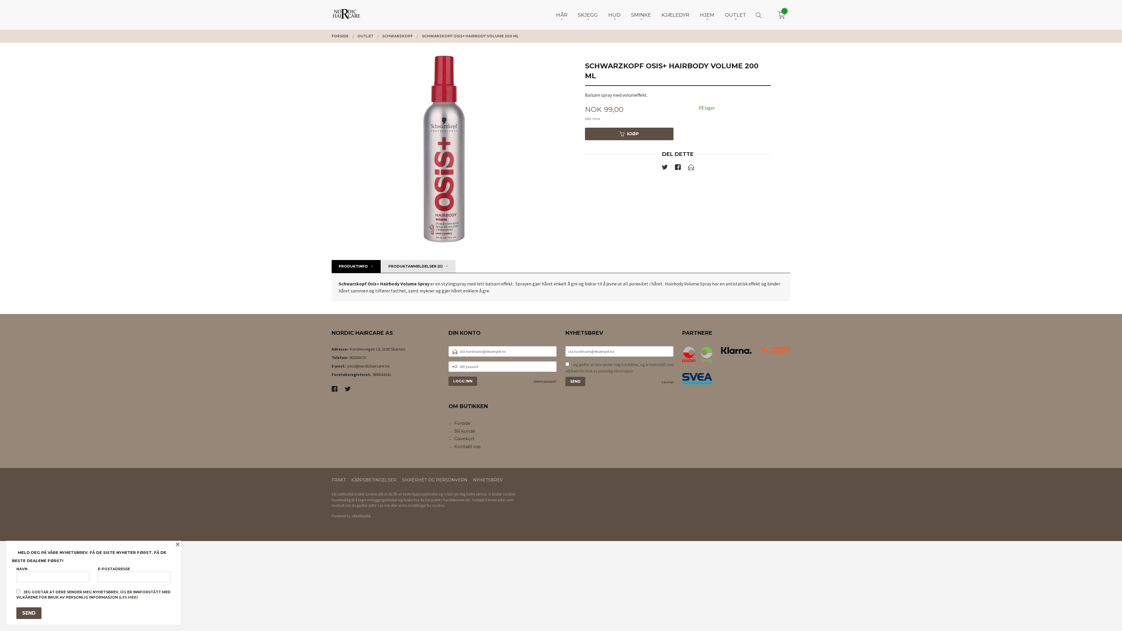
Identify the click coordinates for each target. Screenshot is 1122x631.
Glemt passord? (545, 381)
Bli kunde (464, 431)
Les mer (667, 382)
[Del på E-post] (691, 168)
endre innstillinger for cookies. (421, 505)
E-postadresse (114, 569)
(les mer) (128, 597)
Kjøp (633, 133)
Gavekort (464, 438)
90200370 (357, 357)
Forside (462, 423)
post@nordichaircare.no (368, 366)
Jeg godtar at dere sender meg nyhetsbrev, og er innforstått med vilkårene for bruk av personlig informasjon (619, 368)
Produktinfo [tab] (353, 266)
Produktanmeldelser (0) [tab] (415, 266)
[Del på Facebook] (678, 168)
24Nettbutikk (361, 516)
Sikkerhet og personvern (435, 480)
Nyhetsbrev (488, 480)
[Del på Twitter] (664, 168)
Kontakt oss (467, 446)
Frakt (339, 480)
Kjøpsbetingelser (373, 480)
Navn (21, 569)
